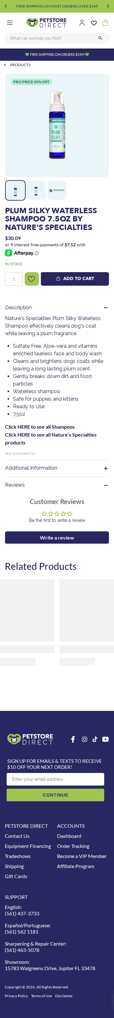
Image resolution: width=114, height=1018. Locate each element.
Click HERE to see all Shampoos (40, 427)
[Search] (100, 38)
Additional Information (31, 468)
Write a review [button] (57, 537)
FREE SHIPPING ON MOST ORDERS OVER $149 (57, 6)
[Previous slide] (6, 6)
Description (18, 308)
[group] (57, 125)
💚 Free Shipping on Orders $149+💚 (57, 54)
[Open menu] (10, 23)
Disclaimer (64, 995)
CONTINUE (55, 795)
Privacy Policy (16, 995)
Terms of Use (41, 995)
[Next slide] (108, 6)
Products (20, 64)
